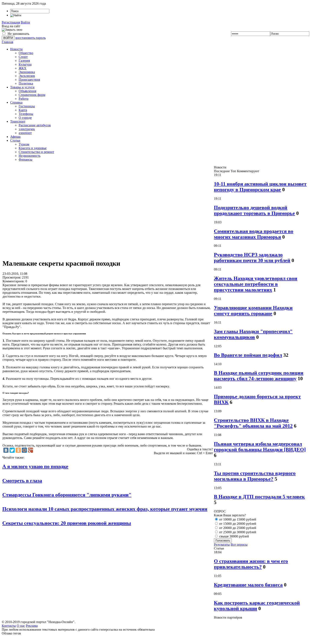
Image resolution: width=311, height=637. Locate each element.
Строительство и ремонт (36, 152)
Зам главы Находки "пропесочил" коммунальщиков (253, 334)
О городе (25, 117)
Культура (25, 64)
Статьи (15, 140)
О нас (21, 625)
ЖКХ (22, 68)
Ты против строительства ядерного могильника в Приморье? (255, 476)
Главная (7, 42)
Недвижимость (29, 155)
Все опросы (239, 544)
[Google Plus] (30, 450)
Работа (23, 98)
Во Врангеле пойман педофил (248, 355)
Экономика (27, 72)
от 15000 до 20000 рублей (237, 523)
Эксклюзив (27, 76)
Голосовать (223, 540)
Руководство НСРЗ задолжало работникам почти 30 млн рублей (252, 257)
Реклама (32, 625)
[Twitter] (12, 450)
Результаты (222, 544)
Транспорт (17, 121)
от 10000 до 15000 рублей (237, 519)
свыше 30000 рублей (233, 536)
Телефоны (26, 114)
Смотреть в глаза (22, 480)
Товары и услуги (22, 87)
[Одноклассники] (18, 450)
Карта (23, 110)
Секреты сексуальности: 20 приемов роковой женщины (66, 523)
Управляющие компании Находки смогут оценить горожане (253, 310)
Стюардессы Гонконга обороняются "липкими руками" (66, 495)
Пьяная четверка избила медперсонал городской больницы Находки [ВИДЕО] (260, 446)
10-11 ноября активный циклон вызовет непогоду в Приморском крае (260, 186)
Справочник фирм (32, 95)
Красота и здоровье (33, 148)
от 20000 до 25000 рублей (237, 528)
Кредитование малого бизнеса (248, 585)
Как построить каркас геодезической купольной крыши (257, 605)
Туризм (24, 144)
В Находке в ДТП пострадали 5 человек (259, 496)
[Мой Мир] (24, 450)
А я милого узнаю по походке (35, 466)
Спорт (23, 57)
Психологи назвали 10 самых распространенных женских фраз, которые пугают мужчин (104, 509)
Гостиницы (27, 106)
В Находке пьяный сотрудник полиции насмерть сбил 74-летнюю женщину (258, 375)
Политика (26, 83)
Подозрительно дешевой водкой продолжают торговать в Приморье (254, 210)
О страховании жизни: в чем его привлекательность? (251, 564)
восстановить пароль (30, 38)
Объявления (27, 91)
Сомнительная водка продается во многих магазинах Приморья (253, 234)
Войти (25, 22)
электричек (27, 129)
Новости (16, 49)
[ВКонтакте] (5, 450)
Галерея (24, 60)
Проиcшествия (29, 79)
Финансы (25, 159)
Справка (16, 102)
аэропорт (25, 133)
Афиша (15, 136)
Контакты (9, 625)
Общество (26, 53)
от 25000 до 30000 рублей (237, 532)
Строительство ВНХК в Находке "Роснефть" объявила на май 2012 (253, 423)
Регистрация (11, 22)
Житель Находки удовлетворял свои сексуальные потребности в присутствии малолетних (255, 284)
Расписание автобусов (35, 125)
